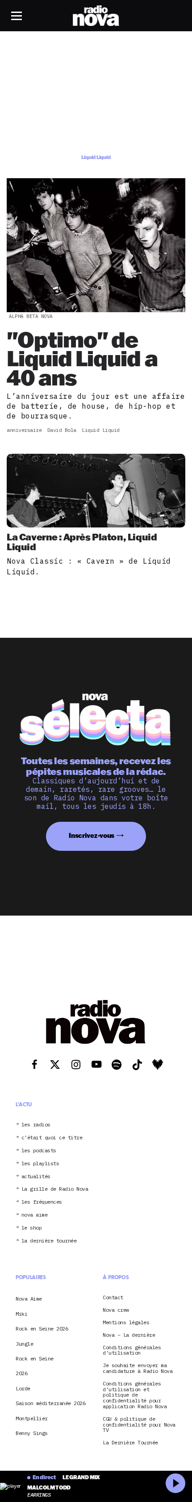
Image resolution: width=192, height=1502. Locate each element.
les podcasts (38, 1151)
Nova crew (116, 1310)
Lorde (23, 1388)
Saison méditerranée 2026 (50, 1403)
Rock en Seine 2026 (42, 1328)
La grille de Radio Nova (54, 1189)
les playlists (40, 1164)
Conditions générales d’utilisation (132, 1350)
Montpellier (32, 1418)
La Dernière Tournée (130, 1443)
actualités (35, 1177)
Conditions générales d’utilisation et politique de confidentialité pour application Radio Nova (135, 1395)
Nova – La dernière (129, 1335)
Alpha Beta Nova (31, 316)
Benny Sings (32, 1433)
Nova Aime (29, 1298)
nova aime (34, 1215)
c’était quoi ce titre (52, 1138)
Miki (21, 1313)
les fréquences (41, 1202)
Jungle (24, 1343)
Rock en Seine (35, 1358)
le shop (31, 1228)
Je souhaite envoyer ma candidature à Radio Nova (137, 1368)
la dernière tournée (49, 1241)
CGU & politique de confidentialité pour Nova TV (139, 1424)
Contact (113, 1298)
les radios (35, 1125)
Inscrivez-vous (91, 835)
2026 (21, 1373)
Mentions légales (126, 1323)
